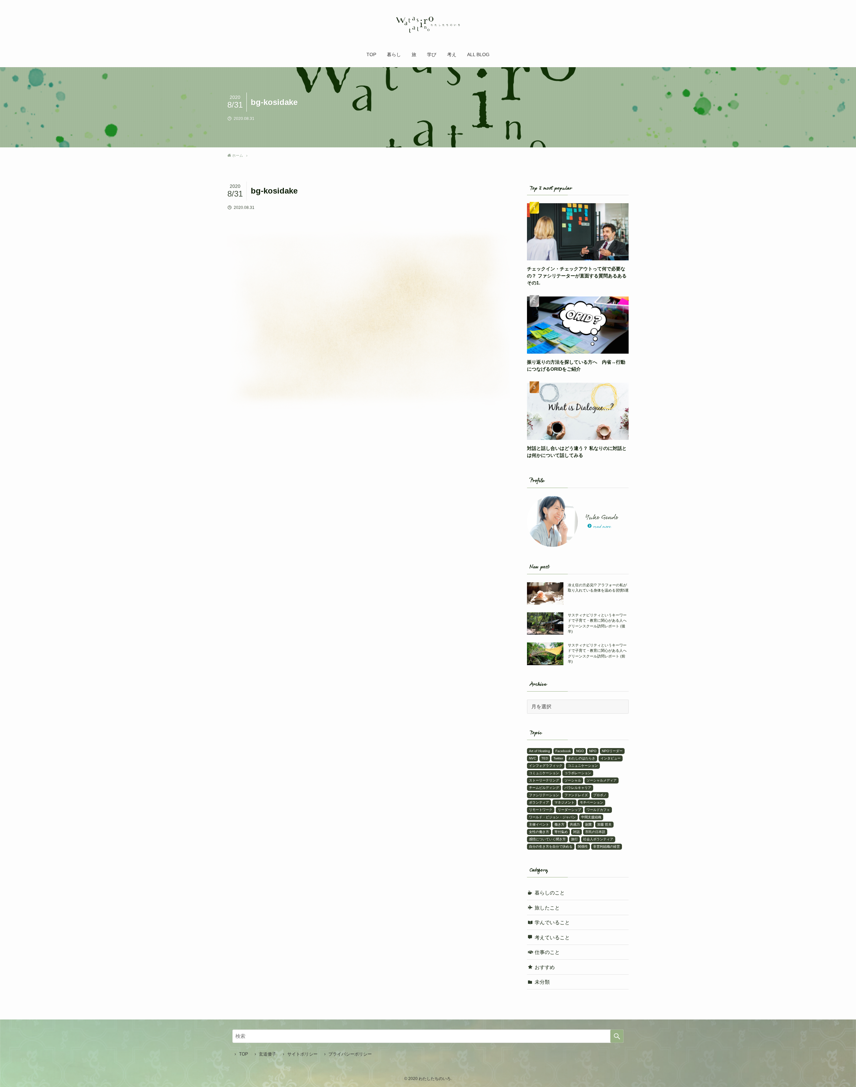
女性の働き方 (539, 832)
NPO (593, 751)
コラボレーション (577, 773)
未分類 (542, 982)
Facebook (563, 751)
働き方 (559, 824)
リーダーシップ (569, 810)
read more (602, 526)
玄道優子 (267, 1054)
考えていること (552, 937)
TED (544, 758)
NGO (580, 751)
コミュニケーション (544, 773)
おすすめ (545, 967)
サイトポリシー (302, 1054)
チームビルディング (544, 788)
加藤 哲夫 (604, 824)
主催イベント (539, 824)
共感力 (575, 824)
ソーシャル (572, 780)
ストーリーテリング (544, 780)
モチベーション (591, 802)
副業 (588, 824)
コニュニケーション (583, 765)
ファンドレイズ (576, 795)
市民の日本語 (595, 832)
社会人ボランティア (598, 839)
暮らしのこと (550, 892)
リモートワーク (540, 810)
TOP (243, 1054)
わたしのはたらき (581, 758)
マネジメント (564, 802)
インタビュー (611, 758)
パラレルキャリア (577, 788)
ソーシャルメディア (601, 780)
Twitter (558, 758)
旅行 (574, 839)
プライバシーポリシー (350, 1054)
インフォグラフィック (545, 765)
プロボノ (600, 795)
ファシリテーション (544, 795)
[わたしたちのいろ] (428, 24)
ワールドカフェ (598, 810)
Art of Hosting (539, 751)
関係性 (583, 846)
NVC (532, 758)
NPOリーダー (612, 751)
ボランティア (539, 802)
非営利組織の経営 (606, 846)
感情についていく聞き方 (547, 839)
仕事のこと (547, 952)
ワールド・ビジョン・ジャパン (552, 817)
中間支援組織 (591, 817)
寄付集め (561, 832)
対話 (576, 832)
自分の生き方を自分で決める (550, 846)
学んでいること (552, 922)
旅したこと (547, 908)
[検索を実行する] (617, 1036)
